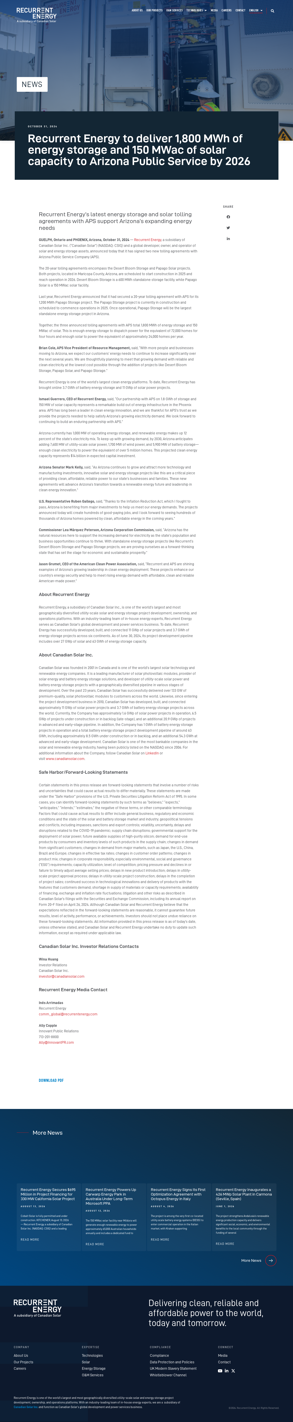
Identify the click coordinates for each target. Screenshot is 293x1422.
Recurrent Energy (147, 240)
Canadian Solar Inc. (26, 1407)
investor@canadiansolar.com (62, 976)
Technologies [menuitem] (195, 10)
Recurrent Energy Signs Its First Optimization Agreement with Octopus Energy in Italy (178, 1194)
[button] (272, 11)
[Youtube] (220, 1371)
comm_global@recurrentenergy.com (68, 1014)
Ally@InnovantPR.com (56, 1042)
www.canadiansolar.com (65, 759)
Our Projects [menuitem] (154, 10)
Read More (30, 1239)
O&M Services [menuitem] (174, 10)
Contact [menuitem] (241, 10)
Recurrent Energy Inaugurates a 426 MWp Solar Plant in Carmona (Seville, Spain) (244, 1194)
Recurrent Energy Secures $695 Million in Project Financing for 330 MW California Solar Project (48, 1194)
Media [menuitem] (214, 10)
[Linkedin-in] (227, 1371)
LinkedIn (153, 753)
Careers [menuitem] (227, 10)
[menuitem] (256, 10)
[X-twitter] (233, 1371)
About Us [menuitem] (137, 10)
